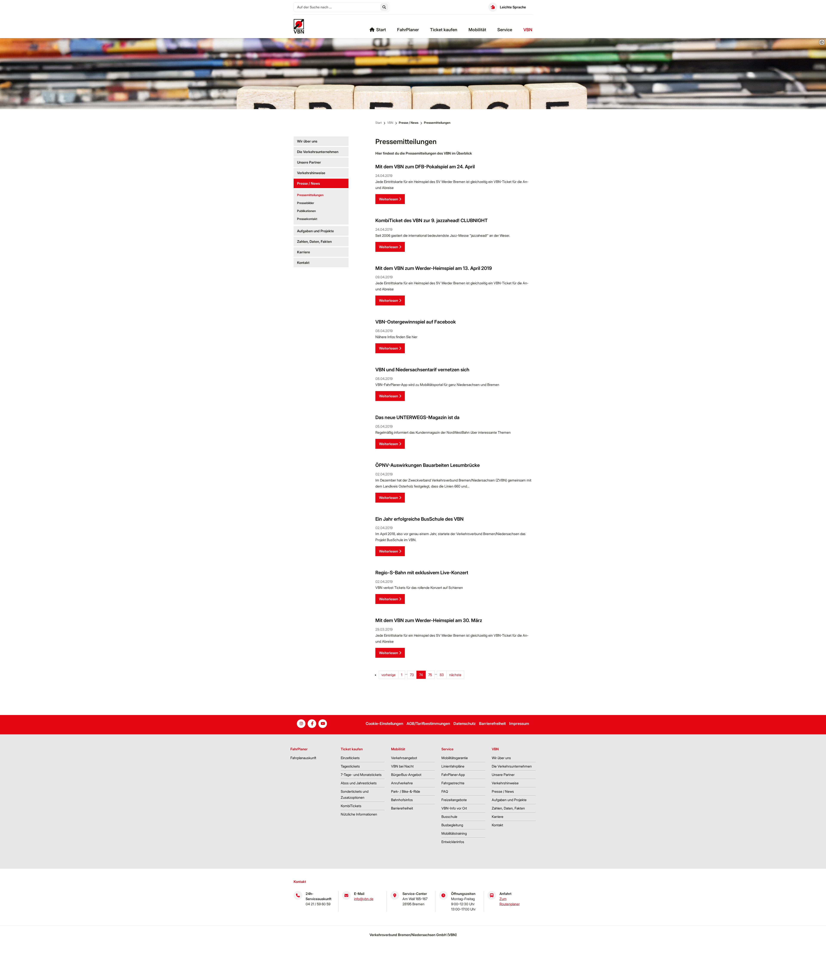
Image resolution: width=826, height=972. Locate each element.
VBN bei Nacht (402, 766)
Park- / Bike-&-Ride (405, 791)
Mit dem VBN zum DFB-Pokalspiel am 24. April (425, 166)
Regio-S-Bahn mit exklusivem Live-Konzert (421, 572)
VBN (527, 29)
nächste (455, 675)
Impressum (519, 723)
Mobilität (477, 29)
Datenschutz (464, 723)
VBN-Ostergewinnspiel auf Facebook (415, 322)
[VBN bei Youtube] (322, 723)
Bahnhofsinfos (402, 800)
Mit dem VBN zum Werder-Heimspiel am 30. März (428, 620)
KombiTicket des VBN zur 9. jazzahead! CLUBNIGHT (431, 220)
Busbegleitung (452, 825)
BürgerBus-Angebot (406, 774)
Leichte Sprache (513, 7)
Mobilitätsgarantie (454, 758)
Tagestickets (350, 766)
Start (381, 29)
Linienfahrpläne (452, 766)
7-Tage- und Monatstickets (361, 774)
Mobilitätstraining (454, 833)
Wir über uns (307, 141)
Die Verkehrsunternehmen (317, 152)
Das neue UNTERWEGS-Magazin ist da (417, 417)
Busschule (449, 816)
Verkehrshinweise (311, 173)
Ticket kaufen (443, 29)
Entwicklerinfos (452, 842)
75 (430, 675)
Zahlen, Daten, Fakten (314, 241)
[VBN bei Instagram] (301, 723)
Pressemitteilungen (437, 122)
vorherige (388, 675)
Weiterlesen (388, 199)
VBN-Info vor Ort (454, 808)
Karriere (303, 252)
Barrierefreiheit (492, 723)
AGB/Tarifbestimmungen (428, 723)
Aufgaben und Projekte (315, 231)
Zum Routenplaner (509, 901)
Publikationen (306, 211)
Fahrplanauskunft (303, 758)
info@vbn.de (363, 899)
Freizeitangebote (454, 800)
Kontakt (303, 262)
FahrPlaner (408, 29)
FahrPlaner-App (453, 774)
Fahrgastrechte (452, 783)
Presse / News (408, 122)
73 (412, 675)
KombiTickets (351, 806)
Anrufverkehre (402, 783)
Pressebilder (305, 203)
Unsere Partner (309, 162)
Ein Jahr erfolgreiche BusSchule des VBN (419, 519)
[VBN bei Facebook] (312, 723)
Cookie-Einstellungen (384, 723)
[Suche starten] (384, 7)
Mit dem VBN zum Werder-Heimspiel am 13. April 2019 (433, 268)
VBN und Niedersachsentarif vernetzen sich (422, 369)
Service (504, 29)
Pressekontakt (307, 219)
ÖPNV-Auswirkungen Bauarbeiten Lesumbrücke (427, 465)
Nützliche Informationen (359, 814)
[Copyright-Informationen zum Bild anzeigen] (822, 42)
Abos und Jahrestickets (359, 783)
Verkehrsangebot (404, 758)
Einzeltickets (350, 758)
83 (442, 675)
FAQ (444, 791)
